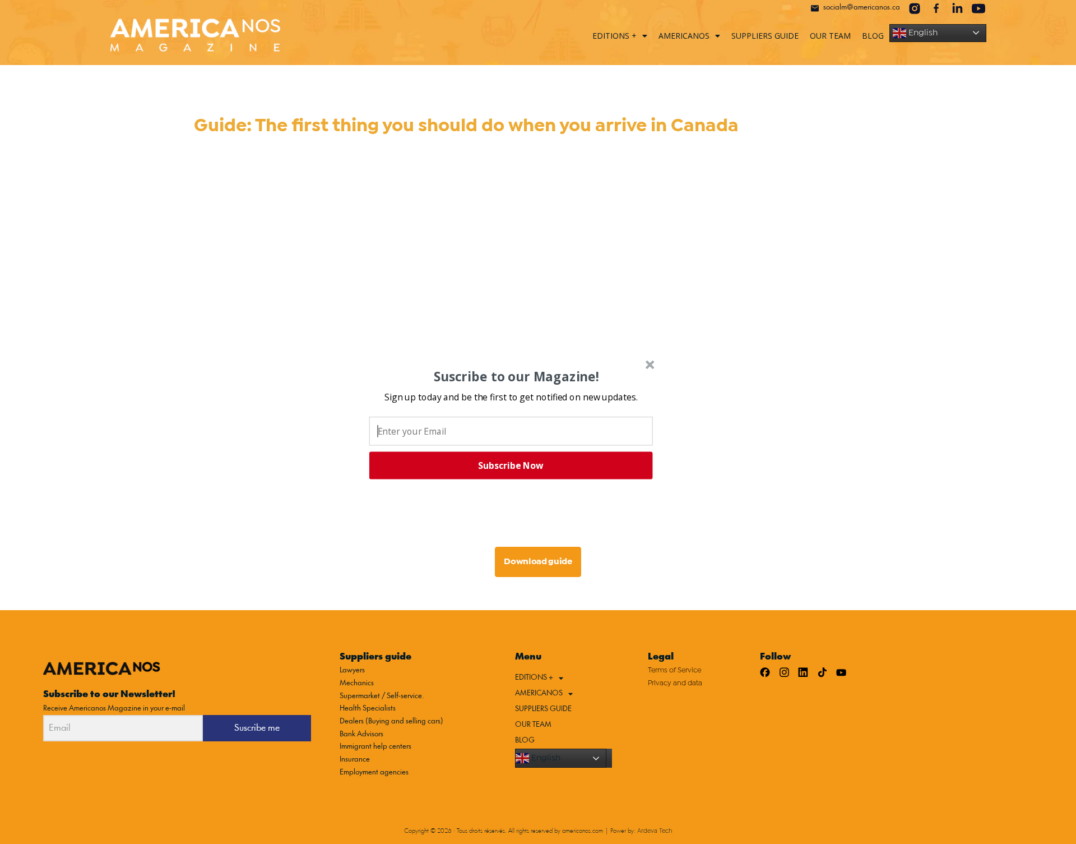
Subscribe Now (510, 465)
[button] (511, 396)
